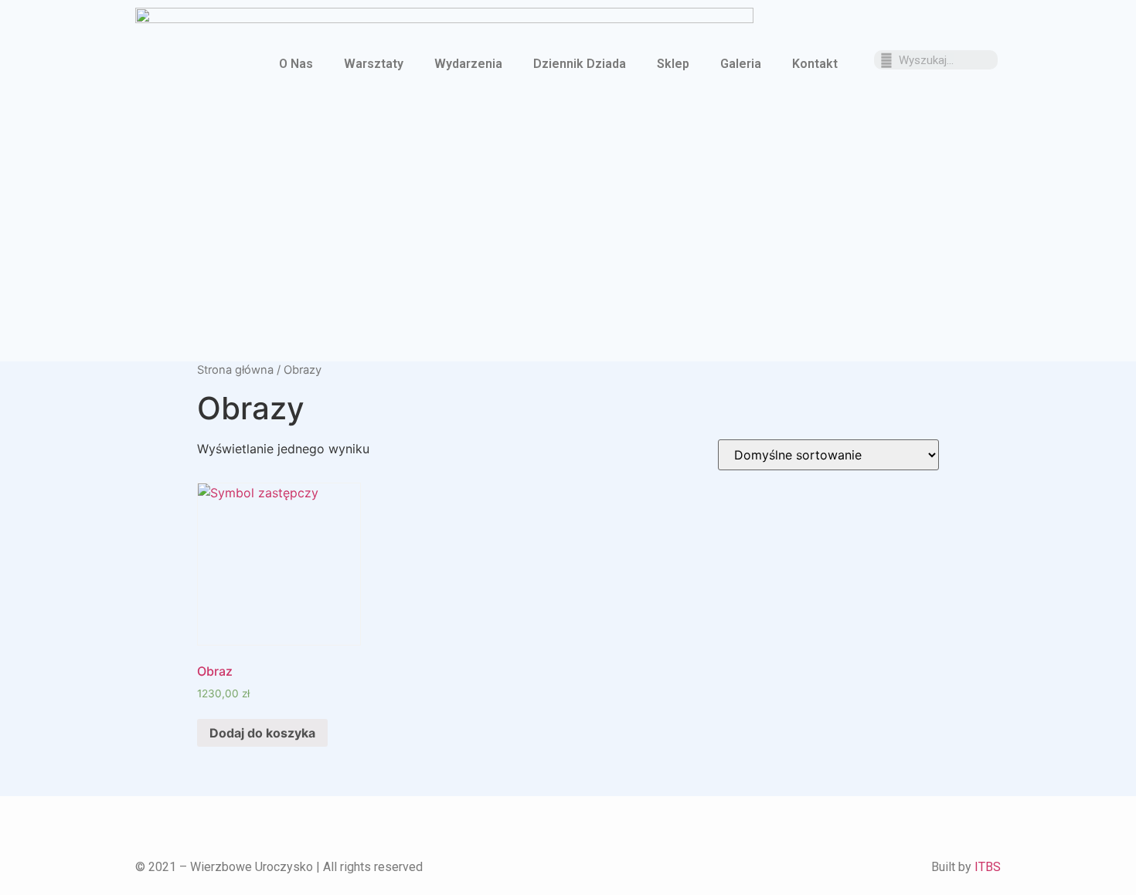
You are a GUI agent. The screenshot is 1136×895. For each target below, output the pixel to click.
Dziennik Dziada (579, 63)
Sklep (673, 63)
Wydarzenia (468, 63)
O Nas (296, 63)
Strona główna (235, 370)
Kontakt (815, 63)
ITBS (987, 866)
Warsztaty (373, 63)
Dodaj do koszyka (262, 733)
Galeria (740, 63)
